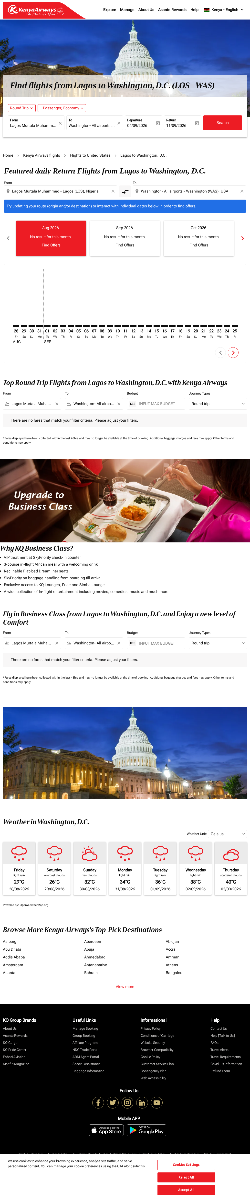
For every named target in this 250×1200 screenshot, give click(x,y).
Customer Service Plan (157, 1064)
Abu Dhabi (12, 949)
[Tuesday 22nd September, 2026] (211, 326)
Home (8, 155)
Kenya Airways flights (41, 155)
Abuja (89, 949)
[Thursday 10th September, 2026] (118, 326)
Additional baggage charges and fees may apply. (181, 438)
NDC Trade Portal (85, 1050)
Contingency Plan (154, 1071)
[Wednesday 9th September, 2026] (110, 326)
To (70, 120)
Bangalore (175, 972)
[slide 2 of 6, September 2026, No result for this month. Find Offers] (125, 238)
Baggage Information (88, 1071)
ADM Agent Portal (86, 1057)
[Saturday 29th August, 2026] (24, 326)
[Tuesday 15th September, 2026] (157, 326)
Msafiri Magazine (16, 1064)
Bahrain (91, 972)
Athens (172, 965)
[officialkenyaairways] (127, 1102)
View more (125, 986)
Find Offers (51, 245)
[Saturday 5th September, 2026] (78, 326)
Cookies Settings (186, 1164)
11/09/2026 (176, 125)
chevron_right (242, 238)
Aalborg (9, 941)
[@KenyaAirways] (113, 1102)
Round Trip (19, 108)
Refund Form (220, 1071)
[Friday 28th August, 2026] (16, 326)
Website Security (153, 1043)
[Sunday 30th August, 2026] (32, 326)
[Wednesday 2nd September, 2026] (55, 326)
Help (194, 9)
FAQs (214, 1043)
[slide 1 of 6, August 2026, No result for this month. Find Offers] (51, 238)
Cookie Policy (150, 1057)
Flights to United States (90, 155)
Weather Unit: (197, 834)
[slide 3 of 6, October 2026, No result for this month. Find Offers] (199, 238)
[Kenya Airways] (98, 1102)
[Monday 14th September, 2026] (149, 326)
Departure (134, 120)
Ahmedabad (94, 957)
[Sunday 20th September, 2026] (196, 326)
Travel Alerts (219, 1050)
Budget (132, 393)
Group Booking (84, 1035)
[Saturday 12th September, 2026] (133, 326)
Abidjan (172, 941)
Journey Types (199, 393)
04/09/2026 (137, 125)
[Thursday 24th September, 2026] (227, 326)
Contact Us (218, 1028)
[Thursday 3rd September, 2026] (63, 326)
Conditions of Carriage (157, 1035)
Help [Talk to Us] (222, 1035)
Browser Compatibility (157, 1050)
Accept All (186, 1190)
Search (223, 122)
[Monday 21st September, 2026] (203, 326)
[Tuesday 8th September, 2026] (102, 326)
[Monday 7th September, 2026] (94, 326)
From (14, 120)
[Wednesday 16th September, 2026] (164, 326)
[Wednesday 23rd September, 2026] (219, 326)
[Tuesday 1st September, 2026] (47, 326)
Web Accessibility (153, 1078)
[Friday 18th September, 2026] (180, 326)
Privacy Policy (150, 1028)
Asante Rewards (172, 9)
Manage (127, 9)
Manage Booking (85, 1028)
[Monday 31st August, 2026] (39, 326)
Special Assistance (86, 1064)
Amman (172, 957)
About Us (146, 9)
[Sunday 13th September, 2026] (141, 326)
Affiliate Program (85, 1043)
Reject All (186, 1177)
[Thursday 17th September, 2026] (172, 326)
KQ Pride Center (14, 1050)
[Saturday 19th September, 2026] (188, 326)
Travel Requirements (225, 1057)
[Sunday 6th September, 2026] (86, 326)
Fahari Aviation (14, 1057)
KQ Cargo (10, 1043)
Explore (109, 9)
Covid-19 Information (226, 1064)
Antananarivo (95, 965)
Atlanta (9, 972)
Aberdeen (92, 941)
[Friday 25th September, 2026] (235, 326)
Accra (171, 949)
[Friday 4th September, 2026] (71, 326)
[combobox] (33, 126)
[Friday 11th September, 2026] (125, 326)
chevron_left (8, 238)
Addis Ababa (14, 957)
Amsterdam (13, 965)
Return (171, 120)
